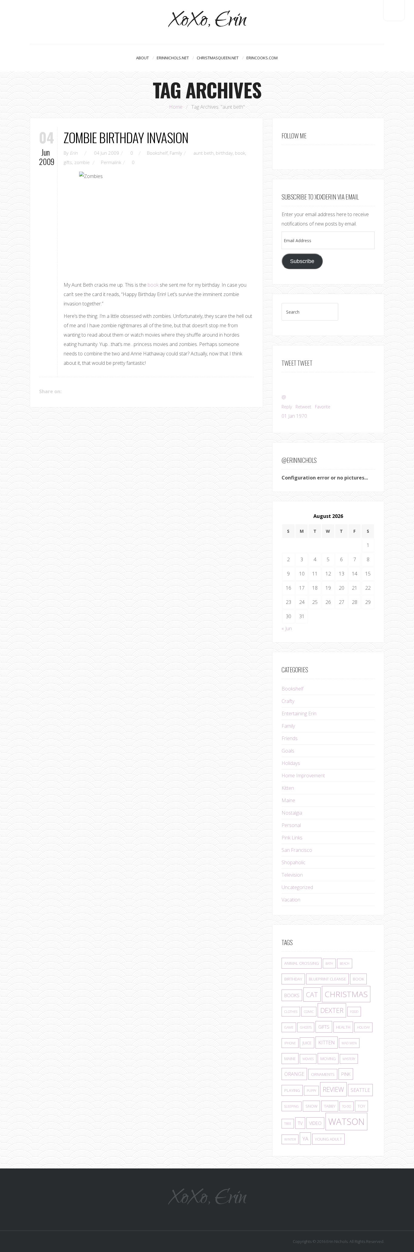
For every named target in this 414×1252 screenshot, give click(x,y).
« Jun (287, 628)
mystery (348, 1059)
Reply (287, 407)
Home (175, 107)
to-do (346, 1106)
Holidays (291, 763)
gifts (68, 162)
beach (344, 963)
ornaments (323, 1074)
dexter (331, 1010)
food (354, 1012)
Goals (288, 750)
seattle (360, 1090)
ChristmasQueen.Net (218, 58)
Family (176, 153)
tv (300, 1123)
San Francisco (297, 850)
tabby (330, 1106)
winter (290, 1139)
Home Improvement (303, 775)
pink (345, 1074)
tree (287, 1124)
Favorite (322, 407)
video (315, 1123)
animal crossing (301, 963)
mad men (349, 1043)
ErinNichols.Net (173, 58)
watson (346, 1121)
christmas (346, 994)
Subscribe (302, 261)
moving (328, 1058)
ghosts (306, 1027)
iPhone (290, 1043)
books (291, 995)
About (142, 58)
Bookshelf (157, 153)
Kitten (288, 788)
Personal (291, 825)
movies (308, 1059)
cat (312, 994)
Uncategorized (297, 887)
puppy (311, 1091)
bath (329, 963)
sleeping (291, 1106)
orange (294, 1074)
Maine (288, 800)
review (333, 1089)
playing (292, 1090)
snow (311, 1106)
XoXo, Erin (207, 22)
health (343, 1027)
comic (309, 1012)
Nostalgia (292, 812)
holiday (363, 1027)
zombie (82, 162)
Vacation (291, 899)
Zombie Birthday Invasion (126, 137)
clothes (290, 1012)
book (240, 153)
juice (307, 1043)
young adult (328, 1139)
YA (305, 1138)
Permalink (111, 162)
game (288, 1027)
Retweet (303, 407)
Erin (74, 153)
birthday (224, 153)
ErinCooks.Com (262, 58)
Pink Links (292, 837)
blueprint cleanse (327, 979)
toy (361, 1106)
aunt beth (203, 153)
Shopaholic (293, 862)
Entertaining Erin (299, 713)
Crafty (288, 701)
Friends (290, 738)
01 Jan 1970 (294, 416)
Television (292, 874)
